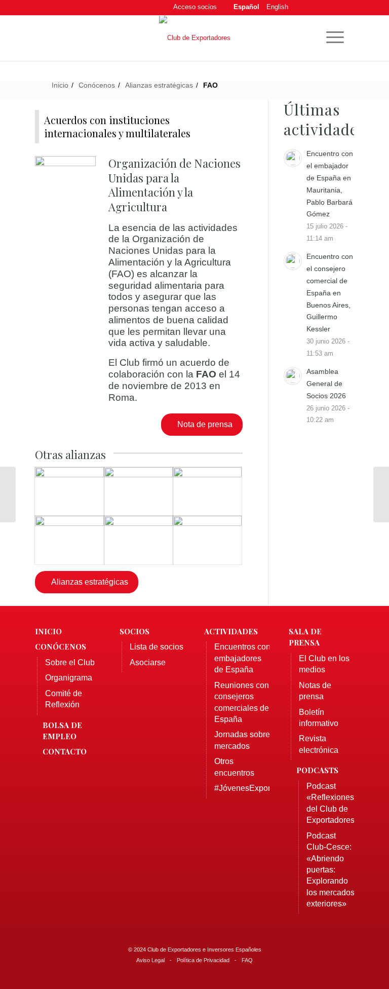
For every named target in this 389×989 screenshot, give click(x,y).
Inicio (48, 631)
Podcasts (317, 770)
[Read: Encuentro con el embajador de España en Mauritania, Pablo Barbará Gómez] (293, 158)
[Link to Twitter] (316, 7)
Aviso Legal (150, 960)
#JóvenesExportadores (255, 788)
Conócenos (60, 646)
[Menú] (330, 36)
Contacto (65, 751)
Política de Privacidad (203, 960)
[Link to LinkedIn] (331, 7)
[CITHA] (8, 494)
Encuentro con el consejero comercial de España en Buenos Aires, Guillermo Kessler (329, 292)
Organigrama (68, 677)
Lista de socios (156, 646)
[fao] (65, 179)
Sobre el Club (70, 662)
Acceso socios (195, 7)
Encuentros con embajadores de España (242, 658)
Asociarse (148, 662)
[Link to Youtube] (346, 7)
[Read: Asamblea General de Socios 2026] (293, 376)
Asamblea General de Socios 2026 (326, 383)
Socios (134, 631)
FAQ (247, 960)
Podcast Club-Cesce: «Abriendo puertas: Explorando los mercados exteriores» (330, 869)
